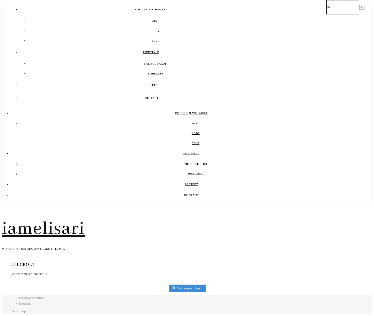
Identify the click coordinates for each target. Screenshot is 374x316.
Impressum (25, 303)
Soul (155, 40)
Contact (151, 98)
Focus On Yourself (151, 9)
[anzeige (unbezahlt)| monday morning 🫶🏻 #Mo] (164, 281)
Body (156, 31)
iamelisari (43, 229)
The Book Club (155, 63)
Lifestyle (151, 52)
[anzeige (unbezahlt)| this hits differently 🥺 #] (117, 281)
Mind (156, 21)
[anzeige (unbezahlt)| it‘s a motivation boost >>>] (303, 281)
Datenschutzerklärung (32, 298)
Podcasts (155, 73)
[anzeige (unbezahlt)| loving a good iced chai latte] (71, 281)
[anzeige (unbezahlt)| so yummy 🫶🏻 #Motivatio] (210, 281)
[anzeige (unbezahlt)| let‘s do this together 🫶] (256, 281)
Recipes (151, 85)
